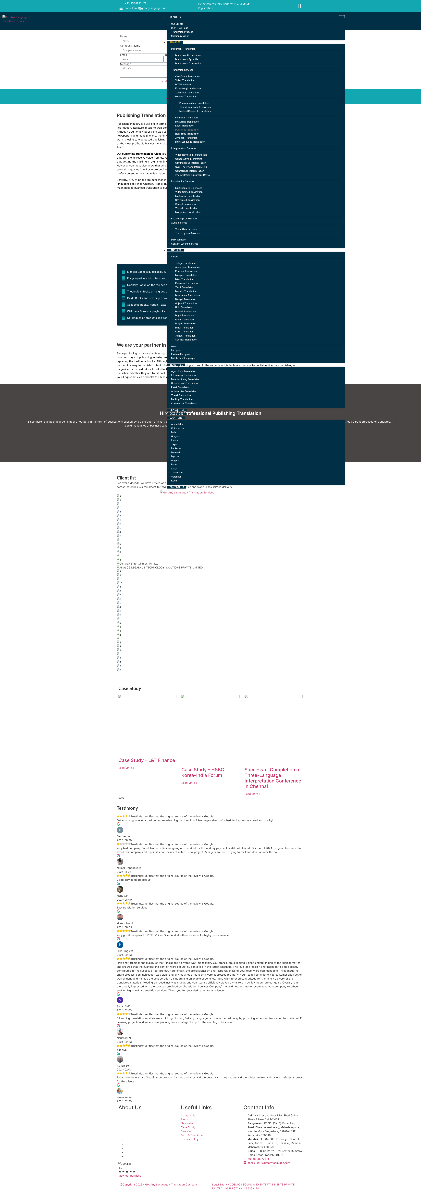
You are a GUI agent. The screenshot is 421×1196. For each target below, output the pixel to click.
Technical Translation (187, 92)
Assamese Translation (187, 267)
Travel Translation (181, 395)
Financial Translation (186, 117)
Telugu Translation (185, 263)
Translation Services (182, 69)
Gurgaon (175, 436)
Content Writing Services (184, 243)
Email (123, 54)
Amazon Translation (186, 137)
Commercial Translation (184, 403)
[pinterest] (300, 6)
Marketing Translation (187, 121)
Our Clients (177, 23)
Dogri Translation (184, 315)
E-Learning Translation (183, 375)
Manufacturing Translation (185, 379)
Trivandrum (177, 472)
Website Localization (186, 208)
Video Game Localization (189, 191)
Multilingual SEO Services (188, 188)
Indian (174, 256)
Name (123, 36)
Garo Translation (184, 331)
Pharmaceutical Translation (194, 103)
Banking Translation (182, 399)
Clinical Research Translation (195, 107)
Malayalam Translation (187, 295)
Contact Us (177, 487)
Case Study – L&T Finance (146, 760)
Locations (176, 417)
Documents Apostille (186, 59)
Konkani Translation (186, 271)
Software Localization (187, 200)
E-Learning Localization (188, 88)
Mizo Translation (184, 279)
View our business (129, 1175)
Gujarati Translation (186, 303)
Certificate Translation (187, 76)
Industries (176, 365)
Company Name (130, 45)
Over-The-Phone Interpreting (191, 166)
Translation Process (182, 31)
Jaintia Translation (185, 335)
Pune (174, 464)
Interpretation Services (183, 148)
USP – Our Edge (179, 27)
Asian (174, 346)
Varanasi (176, 476)
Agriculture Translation (183, 371)
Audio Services (179, 222)
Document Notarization (188, 55)
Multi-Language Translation (190, 141)
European (176, 350)
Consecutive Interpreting (188, 158)
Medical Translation (186, 96)
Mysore (175, 456)
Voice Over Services (186, 229)
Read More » (126, 767)
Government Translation (184, 383)
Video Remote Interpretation (191, 154)
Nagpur (175, 460)
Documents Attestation (188, 63)
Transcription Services (187, 233)
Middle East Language (183, 358)
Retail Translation (180, 387)
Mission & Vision (180, 36)
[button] (210, 674)
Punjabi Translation (185, 323)
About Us (175, 17)
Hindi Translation (184, 327)
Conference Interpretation (189, 170)
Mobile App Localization (188, 212)
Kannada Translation (186, 283)
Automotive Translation (184, 391)
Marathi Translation (186, 291)
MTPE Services (183, 84)
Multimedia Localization (188, 196)
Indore (174, 440)
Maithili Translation (185, 311)
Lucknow (176, 448)
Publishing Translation (187, 129)
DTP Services (178, 239)
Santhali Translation (186, 339)
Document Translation (183, 48)
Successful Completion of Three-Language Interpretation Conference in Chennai (273, 778)
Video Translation (185, 80)
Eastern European (180, 354)
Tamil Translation (184, 287)
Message (125, 64)
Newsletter (177, 410)
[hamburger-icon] (342, 16)
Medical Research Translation (195, 111)
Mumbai (175, 452)
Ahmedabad (177, 424)
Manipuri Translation (186, 275)
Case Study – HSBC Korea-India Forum (202, 772)
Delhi (173, 432)
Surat (174, 468)
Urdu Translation (184, 307)
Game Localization (185, 204)
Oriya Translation (184, 319)
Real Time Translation (187, 133)
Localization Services (182, 181)
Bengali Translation (185, 299)
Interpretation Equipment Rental (192, 175)
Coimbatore (177, 428)
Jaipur (174, 444)
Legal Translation (184, 125)
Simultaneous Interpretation (190, 162)
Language (175, 250)
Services (175, 42)
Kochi (174, 480)
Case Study (176, 414)
